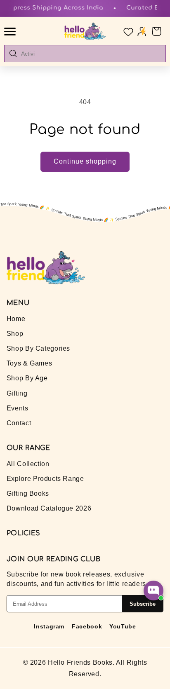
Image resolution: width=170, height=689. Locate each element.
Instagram (49, 626)
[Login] (141, 31)
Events (17, 408)
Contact (19, 423)
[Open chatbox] (153, 590)
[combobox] (91, 53)
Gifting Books (28, 493)
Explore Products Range (45, 478)
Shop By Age (27, 378)
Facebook (87, 626)
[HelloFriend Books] (85, 31)
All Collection (28, 463)
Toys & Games (29, 363)
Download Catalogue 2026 (49, 508)
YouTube (122, 626)
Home (16, 318)
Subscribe (143, 604)
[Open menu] (11, 31)
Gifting (17, 393)
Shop (15, 333)
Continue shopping (85, 161)
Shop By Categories (38, 348)
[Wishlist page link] (127, 31)
